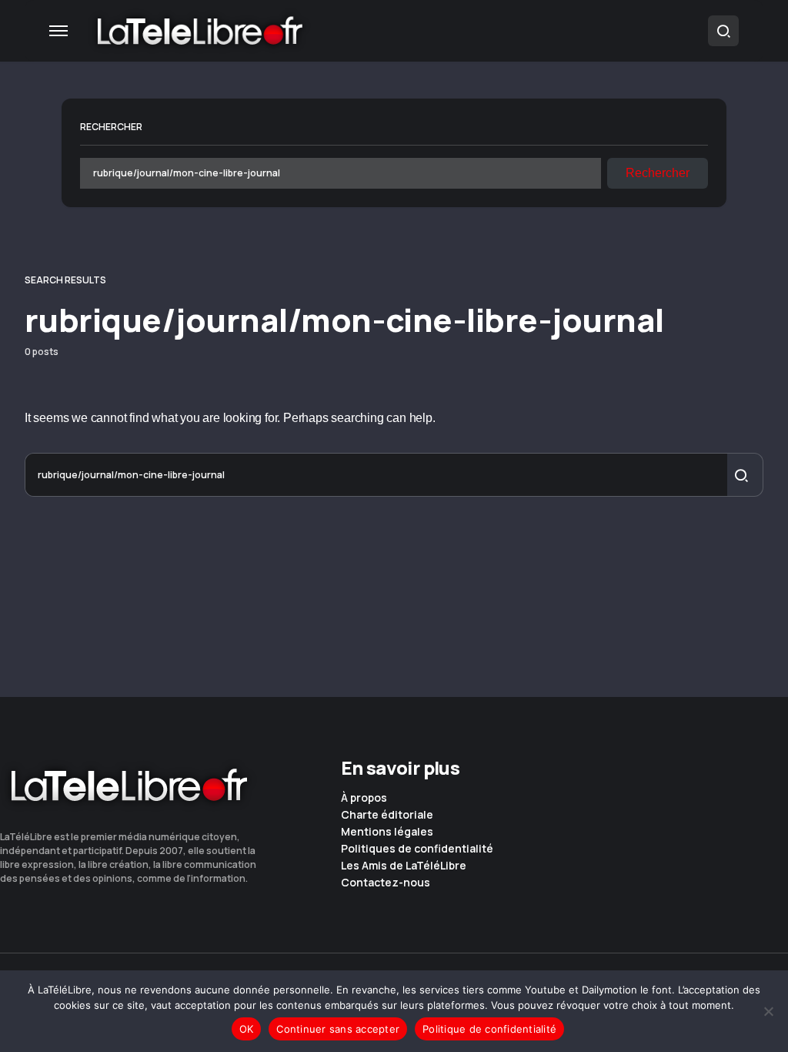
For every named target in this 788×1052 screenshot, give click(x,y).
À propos (364, 797)
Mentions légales (387, 831)
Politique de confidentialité (489, 1029)
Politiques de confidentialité (417, 848)
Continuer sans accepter (337, 1029)
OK (246, 1029)
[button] (58, 31)
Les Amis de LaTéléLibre (403, 865)
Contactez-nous (385, 882)
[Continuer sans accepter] (768, 1011)
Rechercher (111, 126)
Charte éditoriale (387, 814)
